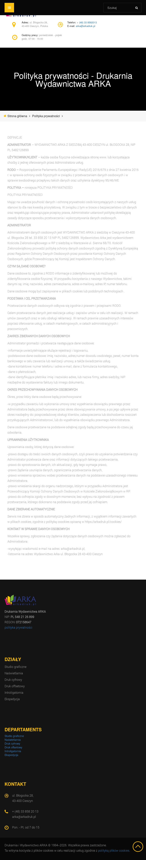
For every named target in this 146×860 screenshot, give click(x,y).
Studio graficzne (15, 667)
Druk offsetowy (15, 686)
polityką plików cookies (113, 850)
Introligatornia (14, 692)
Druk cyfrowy (13, 680)
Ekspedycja (12, 699)
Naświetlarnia (14, 673)
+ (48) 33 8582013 (87, 22)
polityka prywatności (18, 627)
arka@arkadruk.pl (85, 26)
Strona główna (17, 116)
